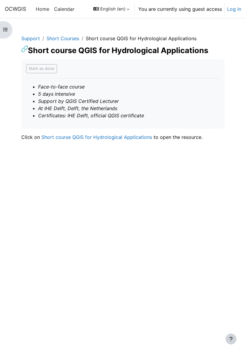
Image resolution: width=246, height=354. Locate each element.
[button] (111, 9)
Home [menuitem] (42, 9)
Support (30, 38)
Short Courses (62, 38)
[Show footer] (231, 339)
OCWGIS (15, 9)
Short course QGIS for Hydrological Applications (96, 137)
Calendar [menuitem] (64, 9)
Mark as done (41, 68)
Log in (234, 9)
